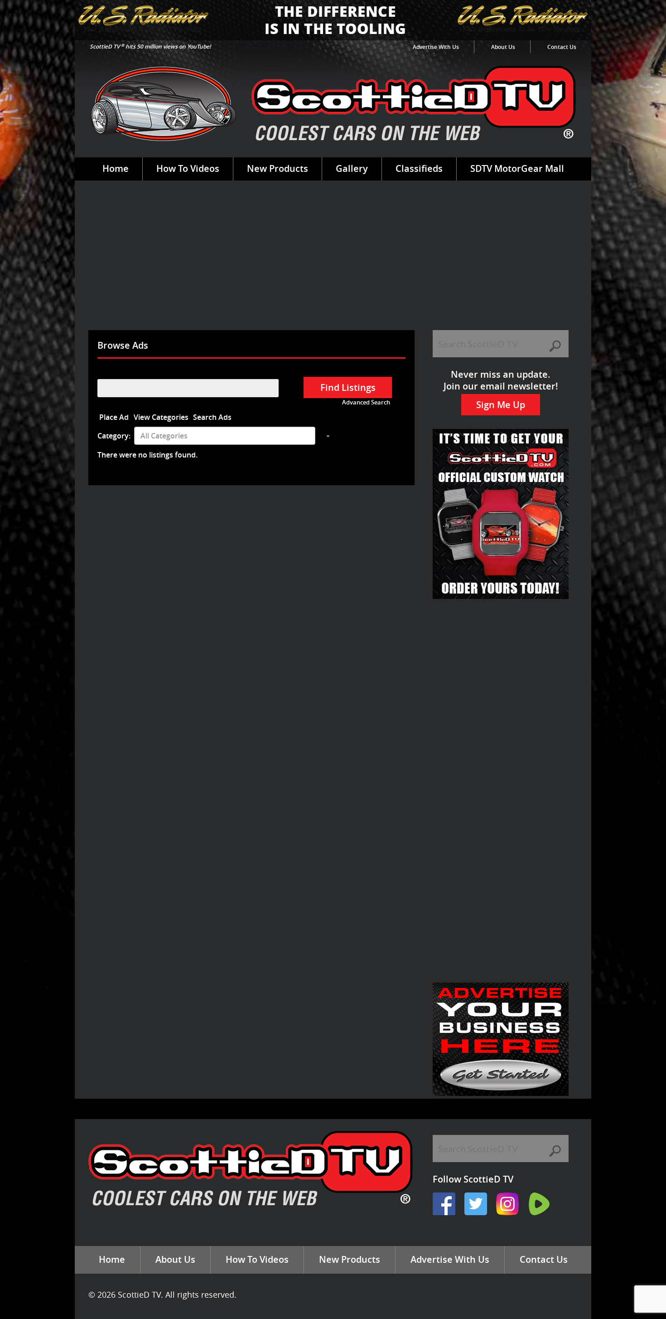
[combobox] (224, 436)
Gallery (352, 168)
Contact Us (561, 47)
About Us (503, 47)
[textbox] (225, 435)
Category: (113, 436)
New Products (277, 168)
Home (115, 168)
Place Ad (114, 417)
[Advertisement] (333, 262)
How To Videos (187, 168)
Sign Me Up (500, 405)
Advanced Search (366, 402)
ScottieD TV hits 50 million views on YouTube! (150, 46)
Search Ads (212, 417)
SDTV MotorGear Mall (517, 168)
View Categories (161, 417)
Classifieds (419, 168)
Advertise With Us (436, 47)
